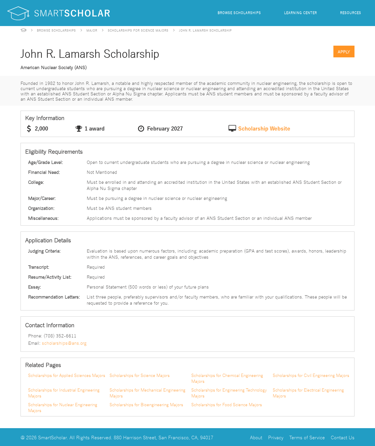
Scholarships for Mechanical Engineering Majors (147, 392)
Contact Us (342, 437)
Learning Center (300, 12)
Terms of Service (307, 437)
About (256, 437)
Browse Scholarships (239, 12)
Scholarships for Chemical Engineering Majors (227, 378)
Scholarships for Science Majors (138, 30)
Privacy (275, 437)
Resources (350, 12)
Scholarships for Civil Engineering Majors (311, 375)
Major (91, 30)
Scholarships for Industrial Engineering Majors (64, 392)
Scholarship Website (264, 129)
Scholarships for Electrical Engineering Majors (308, 392)
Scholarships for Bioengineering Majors (146, 404)
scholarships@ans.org (64, 342)
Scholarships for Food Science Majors (226, 404)
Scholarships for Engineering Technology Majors (229, 392)
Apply (344, 51)
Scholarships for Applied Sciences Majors (66, 375)
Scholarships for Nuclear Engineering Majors (62, 407)
